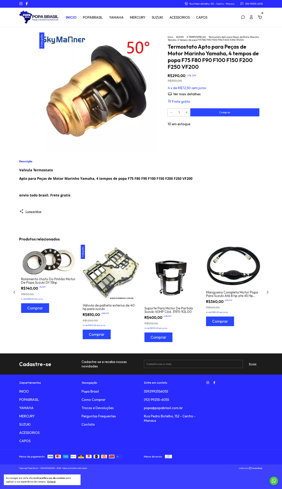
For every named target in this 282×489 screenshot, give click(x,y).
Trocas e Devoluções (98, 408)
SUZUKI (157, 17)
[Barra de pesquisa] (243, 17)
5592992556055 (156, 391)
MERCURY (137, 17)
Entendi (51, 481)
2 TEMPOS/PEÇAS (196, 37)
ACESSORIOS (179, 17)
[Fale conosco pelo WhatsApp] (274, 481)
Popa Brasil (90, 391)
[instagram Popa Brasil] (21, 4)
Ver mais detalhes (186, 94)
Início (170, 37)
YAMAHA (116, 17)
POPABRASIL (93, 17)
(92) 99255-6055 (156, 399)
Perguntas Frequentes (99, 416)
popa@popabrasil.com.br (163, 408)
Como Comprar (94, 399)
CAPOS (201, 17)
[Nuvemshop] (251, 468)
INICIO (71, 17)
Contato (88, 424)
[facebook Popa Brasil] (26, 4)
